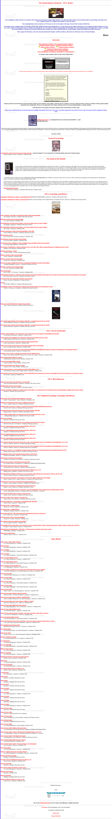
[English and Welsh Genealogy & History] (57, 49)
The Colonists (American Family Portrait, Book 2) (13, 521)
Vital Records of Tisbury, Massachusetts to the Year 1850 (15, 462)
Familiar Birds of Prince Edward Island (11, 386)
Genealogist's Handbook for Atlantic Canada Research (15, 199)
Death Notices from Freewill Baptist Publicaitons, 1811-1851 (16, 398)
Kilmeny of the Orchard (7, 648)
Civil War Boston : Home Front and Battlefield (13, 517)
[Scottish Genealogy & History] (66, 47)
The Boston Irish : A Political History (10, 505)
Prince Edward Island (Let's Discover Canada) (13, 365)
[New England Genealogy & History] (63, 44)
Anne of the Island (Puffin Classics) (10, 617)
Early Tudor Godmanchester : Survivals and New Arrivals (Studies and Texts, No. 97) (23, 414)
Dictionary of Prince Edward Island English (12, 219)
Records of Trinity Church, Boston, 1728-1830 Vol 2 (14, 497)
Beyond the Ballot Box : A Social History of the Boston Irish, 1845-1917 (19, 501)
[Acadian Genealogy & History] (47, 45)
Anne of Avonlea (5, 549)
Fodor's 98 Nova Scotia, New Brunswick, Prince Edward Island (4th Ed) (19, 341)
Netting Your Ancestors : (43, 119)
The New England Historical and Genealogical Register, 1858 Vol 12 (18, 430)
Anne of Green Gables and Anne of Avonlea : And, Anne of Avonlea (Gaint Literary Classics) (24, 613)
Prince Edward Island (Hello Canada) (10, 361)
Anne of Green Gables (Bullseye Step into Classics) (14, 593)
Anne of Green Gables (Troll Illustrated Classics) (13, 736)
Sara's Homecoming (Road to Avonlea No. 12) (12, 668)
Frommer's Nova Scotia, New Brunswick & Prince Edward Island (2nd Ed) (20, 353)
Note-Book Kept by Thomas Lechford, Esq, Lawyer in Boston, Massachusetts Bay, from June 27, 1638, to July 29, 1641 (31, 473)
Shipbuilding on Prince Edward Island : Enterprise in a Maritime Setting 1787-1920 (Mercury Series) (27, 286)
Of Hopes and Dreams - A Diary (9, 251)
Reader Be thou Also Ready (11, 188)
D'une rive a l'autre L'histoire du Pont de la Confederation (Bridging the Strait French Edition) (25, 263)
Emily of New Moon (6, 633)
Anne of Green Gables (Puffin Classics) (11, 609)
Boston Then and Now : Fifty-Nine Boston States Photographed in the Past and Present (23, 513)
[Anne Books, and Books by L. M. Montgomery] (61, 51)
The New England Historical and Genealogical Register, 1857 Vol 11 (18, 426)
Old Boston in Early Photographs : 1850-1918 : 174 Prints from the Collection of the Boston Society (26, 529)
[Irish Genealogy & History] (48, 47)
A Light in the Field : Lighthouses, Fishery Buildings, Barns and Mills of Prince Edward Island (25, 243)
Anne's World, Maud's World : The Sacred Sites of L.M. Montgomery (19, 743)
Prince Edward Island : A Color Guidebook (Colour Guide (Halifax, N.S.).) (20, 369)
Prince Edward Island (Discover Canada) (11, 357)
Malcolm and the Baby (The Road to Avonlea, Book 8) (15, 656)
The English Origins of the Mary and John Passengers (14, 466)
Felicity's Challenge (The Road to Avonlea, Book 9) (14, 751)
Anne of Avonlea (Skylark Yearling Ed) (11, 565)
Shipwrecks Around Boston (8, 533)
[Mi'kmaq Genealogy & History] (64, 45)
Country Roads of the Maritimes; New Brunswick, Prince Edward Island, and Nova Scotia (24, 337)
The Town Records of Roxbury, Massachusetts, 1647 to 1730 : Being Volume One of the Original (25, 477)
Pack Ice (3, 282)
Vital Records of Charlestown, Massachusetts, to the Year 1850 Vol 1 (18, 481)
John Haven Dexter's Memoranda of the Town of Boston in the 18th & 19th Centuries (23, 422)
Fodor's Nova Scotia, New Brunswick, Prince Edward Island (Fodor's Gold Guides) (22, 345)
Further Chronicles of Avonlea (8, 637)
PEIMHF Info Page (45, 803)
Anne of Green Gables (6, 573)
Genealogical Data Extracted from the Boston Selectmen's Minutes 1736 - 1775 (21, 469)
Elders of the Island (6, 270)
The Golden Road (5, 641)
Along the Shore (5, 545)
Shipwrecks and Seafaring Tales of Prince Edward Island (15, 303)
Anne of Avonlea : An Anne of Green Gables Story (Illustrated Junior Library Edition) (23, 569)
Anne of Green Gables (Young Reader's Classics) (13, 739)
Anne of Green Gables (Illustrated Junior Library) (14, 605)
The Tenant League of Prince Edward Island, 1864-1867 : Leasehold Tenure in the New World (25, 321)
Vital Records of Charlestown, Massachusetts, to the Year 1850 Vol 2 (18, 485)
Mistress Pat (4, 660)
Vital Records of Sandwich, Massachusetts (11, 458)
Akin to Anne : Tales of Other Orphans (11, 542)
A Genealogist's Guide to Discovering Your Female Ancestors (16, 153)
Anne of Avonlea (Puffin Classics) (9, 557)
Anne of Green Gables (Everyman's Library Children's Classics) (17, 601)
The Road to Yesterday (6, 664)
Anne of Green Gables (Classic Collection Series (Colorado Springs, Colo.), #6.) (21, 732)
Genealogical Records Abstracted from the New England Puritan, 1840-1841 (20, 410)
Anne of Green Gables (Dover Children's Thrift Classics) (15, 597)
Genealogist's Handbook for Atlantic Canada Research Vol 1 (16, 197)
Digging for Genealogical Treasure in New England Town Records (18, 402)
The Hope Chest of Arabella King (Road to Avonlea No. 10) (16, 759)
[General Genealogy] (49, 50)
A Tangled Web (5, 672)
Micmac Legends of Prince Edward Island (11, 255)
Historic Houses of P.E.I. (7, 235)
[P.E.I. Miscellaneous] (43, 51)
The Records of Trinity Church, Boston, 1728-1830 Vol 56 (15, 493)
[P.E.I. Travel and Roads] (61, 50)
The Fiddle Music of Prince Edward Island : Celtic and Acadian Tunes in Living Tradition (24, 223)
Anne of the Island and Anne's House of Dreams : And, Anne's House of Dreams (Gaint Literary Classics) (28, 621)
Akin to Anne (4, 676)
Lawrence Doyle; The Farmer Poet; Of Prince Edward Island (16, 278)
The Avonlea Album (6, 629)
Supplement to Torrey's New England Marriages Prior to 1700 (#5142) (19, 454)
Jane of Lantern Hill (6, 644)
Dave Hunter (44, 807)
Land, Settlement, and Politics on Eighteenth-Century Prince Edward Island (20, 215)
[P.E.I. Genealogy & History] (46, 44)
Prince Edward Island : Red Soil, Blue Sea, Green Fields (15, 382)
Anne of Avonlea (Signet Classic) (9, 561)
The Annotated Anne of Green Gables (10, 625)
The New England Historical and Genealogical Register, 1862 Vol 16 (18, 438)
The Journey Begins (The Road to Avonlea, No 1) (13, 767)
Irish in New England (6, 418)
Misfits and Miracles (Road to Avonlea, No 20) (12, 779)
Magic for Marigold (6, 652)
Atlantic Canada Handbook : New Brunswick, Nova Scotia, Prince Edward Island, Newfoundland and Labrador (30, 333)
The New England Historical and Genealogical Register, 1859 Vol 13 (18, 434)
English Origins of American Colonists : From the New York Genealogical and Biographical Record (26, 406)
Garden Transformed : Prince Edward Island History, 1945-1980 (17, 231)
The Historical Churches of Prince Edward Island (13, 239)
